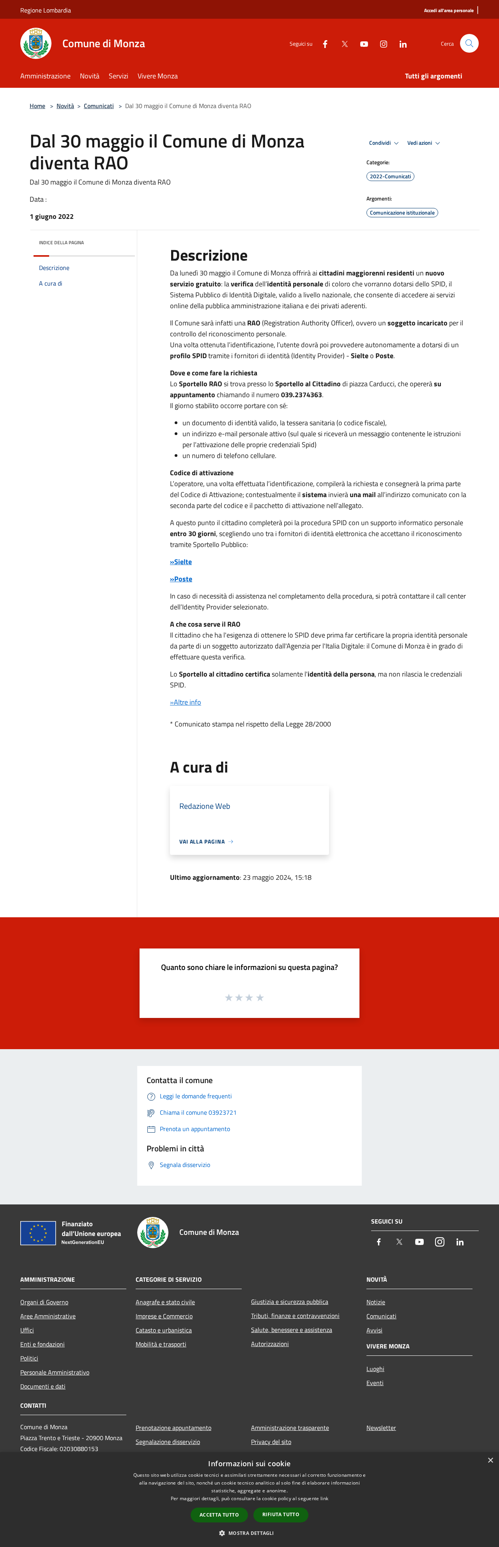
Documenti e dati (42, 1386)
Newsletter (381, 1427)
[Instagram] (380, 43)
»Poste (181, 579)
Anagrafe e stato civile (165, 1302)
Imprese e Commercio (164, 1316)
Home (37, 105)
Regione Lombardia (45, 10)
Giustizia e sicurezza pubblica (289, 1301)
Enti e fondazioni (42, 1344)
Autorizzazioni (270, 1343)
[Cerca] (469, 43)
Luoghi (375, 1368)
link (324, 1498)
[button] (249, 1533)
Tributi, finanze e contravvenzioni (295, 1315)
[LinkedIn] (400, 43)
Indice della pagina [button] (61, 242)
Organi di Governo (44, 1302)
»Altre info (185, 702)
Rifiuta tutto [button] (280, 1514)
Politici (29, 1358)
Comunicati (99, 105)
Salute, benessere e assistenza (291, 1329)
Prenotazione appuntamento (173, 1427)
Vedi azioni (420, 143)
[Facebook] (322, 43)
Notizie (375, 1302)
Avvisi (374, 1330)
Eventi (375, 1382)
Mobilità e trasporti (161, 1344)
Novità (65, 105)
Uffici (27, 1330)
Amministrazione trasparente (290, 1427)
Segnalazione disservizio (168, 1441)
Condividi (380, 143)
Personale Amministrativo (54, 1372)
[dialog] (249, 1499)
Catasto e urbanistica (164, 1330)
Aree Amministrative (48, 1316)
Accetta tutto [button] (219, 1514)
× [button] (490, 1461)
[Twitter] (341, 43)
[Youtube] (361, 43)
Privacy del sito (271, 1441)
